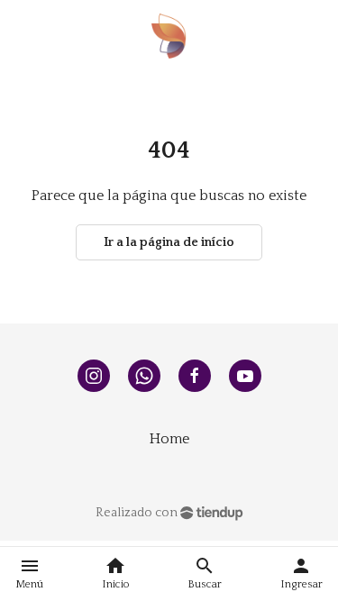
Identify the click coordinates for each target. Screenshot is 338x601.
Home (169, 439)
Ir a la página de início (169, 242)
